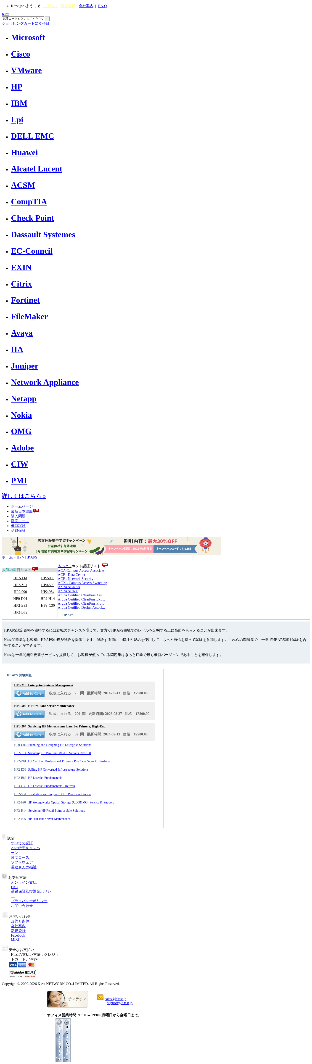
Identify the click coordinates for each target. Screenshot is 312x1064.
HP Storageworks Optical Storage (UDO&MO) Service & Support (64, 802)
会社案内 (86, 6)
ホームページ (22, 506)
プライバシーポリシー (29, 901)
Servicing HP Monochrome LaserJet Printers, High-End (60, 726)
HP (19, 557)
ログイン (50, 6)
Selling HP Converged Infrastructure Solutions (51, 769)
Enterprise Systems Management (43, 685)
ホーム (7, 557)
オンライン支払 (24, 882)
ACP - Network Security (75, 579)
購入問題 (18, 516)
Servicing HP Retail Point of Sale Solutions (49, 810)
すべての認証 (22, 843)
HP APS (31, 557)
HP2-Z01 (20, 585)
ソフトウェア (22, 862)
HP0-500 (47, 585)
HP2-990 (20, 592)
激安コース (20, 521)
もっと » (64, 566)
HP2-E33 (20, 605)
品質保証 (18, 530)
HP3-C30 (48, 605)
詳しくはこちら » (24, 496)
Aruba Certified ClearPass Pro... (81, 603)
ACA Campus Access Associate (81, 570)
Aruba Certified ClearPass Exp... (81, 599)
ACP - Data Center (71, 575)
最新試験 (18, 526)
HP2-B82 (20, 612)
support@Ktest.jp (119, 1003)
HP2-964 (47, 592)
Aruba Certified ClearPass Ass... (81, 595)
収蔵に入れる (60, 693)
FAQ (14, 887)
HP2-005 (47, 578)
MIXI (15, 939)
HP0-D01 (20, 598)
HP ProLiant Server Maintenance (44, 706)
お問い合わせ (22, 906)
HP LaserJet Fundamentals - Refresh (44, 786)
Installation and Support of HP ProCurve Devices (52, 794)
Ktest (5, 14)
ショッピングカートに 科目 (25, 23)
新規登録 (68, 6)
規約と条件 (20, 921)
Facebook (18, 935)
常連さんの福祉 (24, 867)
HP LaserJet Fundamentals (38, 778)
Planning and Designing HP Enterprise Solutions (52, 745)
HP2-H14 (48, 598)
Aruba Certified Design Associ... (81, 607)
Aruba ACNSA (69, 587)
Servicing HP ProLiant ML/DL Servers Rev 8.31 (52, 753)
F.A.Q (102, 6)
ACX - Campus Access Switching (82, 583)
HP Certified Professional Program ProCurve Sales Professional (62, 761)
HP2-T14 (20, 578)
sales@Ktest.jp (115, 999)
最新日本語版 (22, 511)
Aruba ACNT (68, 591)
